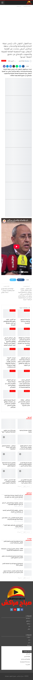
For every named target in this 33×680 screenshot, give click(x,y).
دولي (29, 629)
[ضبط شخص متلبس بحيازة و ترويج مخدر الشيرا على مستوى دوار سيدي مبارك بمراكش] (28, 573)
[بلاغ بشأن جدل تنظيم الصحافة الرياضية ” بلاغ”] (8, 424)
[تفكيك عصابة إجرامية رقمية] (25, 424)
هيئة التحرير (27, 656)
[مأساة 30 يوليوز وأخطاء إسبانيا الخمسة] (24, 313)
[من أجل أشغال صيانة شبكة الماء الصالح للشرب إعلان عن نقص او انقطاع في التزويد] (24, 352)
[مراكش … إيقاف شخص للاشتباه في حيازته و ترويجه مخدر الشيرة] (24, 394)
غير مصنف (4, 60)
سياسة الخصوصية (25, 662)
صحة (28, 645)
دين (29, 642)
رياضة (28, 623)
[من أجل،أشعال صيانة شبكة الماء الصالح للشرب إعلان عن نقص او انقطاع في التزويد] (28, 497)
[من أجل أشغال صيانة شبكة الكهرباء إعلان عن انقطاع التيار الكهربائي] (9, 374)
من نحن (28, 654)
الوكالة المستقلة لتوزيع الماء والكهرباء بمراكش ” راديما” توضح (7, 290)
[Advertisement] (16, 24)
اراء (29, 640)
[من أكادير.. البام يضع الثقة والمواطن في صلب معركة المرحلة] (9, 313)
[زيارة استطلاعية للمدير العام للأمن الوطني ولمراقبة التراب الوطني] (28, 543)
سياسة (28, 618)
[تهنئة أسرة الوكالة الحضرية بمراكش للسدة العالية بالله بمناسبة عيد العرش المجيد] (24, 332)
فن (29, 626)
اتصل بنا (28, 664)
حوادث (28, 637)
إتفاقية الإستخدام (25, 659)
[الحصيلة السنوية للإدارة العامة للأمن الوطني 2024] (28, 565)
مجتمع (28, 621)
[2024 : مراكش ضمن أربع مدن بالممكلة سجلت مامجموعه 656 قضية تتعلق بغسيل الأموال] (28, 551)
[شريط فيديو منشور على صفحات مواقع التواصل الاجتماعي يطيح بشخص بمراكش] (9, 394)
